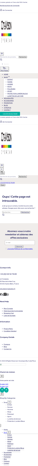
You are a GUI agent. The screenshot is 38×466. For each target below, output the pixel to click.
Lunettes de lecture (15, 96)
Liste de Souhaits (9, 316)
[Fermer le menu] (0, 425)
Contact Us (7, 349)
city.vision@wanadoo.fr (7, 289)
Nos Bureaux (4, 5)
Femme (9, 82)
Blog (5, 347)
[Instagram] (5, 295)
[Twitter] (2, 295)
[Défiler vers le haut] (2, 390)
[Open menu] (1, 169)
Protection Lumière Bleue (17, 94)
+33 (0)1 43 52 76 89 (10, 114)
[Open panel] (2, 54)
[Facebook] (0, 295)
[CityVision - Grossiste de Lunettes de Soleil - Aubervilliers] (6, 51)
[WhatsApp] (8, 295)
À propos (7, 344)
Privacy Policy (8, 329)
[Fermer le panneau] (2, 394)
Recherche (22, 57)
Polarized (11, 89)
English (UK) (4, 384)
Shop (5, 402)
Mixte (9, 87)
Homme (10, 84)
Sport (9, 91)
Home (6, 429)
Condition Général (10, 331)
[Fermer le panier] (2, 376)
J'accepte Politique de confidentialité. (20, 249)
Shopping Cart (9, 313)
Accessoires (8, 455)
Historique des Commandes (13, 311)
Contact (7, 110)
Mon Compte (8, 309)
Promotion (8, 103)
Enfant (10, 79)
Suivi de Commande (13, 5)
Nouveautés (8, 452)
